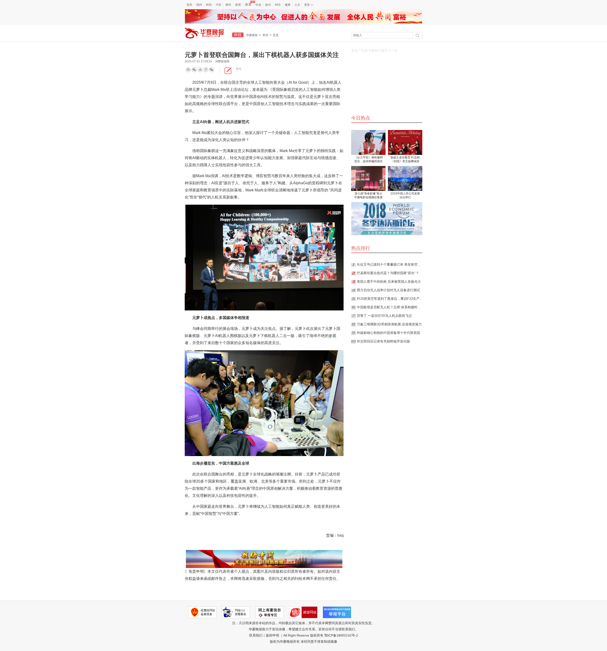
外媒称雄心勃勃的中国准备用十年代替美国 (388, 333)
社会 (258, 4)
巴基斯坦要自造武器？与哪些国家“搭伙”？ (388, 273)
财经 (228, 4)
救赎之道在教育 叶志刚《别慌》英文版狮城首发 (405, 160)
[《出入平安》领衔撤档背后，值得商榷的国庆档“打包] (368, 142)
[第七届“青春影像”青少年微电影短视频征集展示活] (368, 178)
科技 (209, 4)
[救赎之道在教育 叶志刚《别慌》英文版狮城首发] (405, 142)
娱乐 (268, 4)
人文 (297, 4)
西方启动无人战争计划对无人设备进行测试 (388, 290)
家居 (238, 4)
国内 (199, 4)
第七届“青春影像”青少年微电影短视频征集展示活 (368, 196)
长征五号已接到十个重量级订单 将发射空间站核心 (390, 264)
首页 (189, 4)
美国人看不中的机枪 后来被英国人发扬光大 (389, 281)
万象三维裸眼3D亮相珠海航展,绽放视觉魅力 (389, 324)
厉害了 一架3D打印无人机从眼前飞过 (384, 316)
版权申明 (272, 635)
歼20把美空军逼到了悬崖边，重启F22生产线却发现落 (390, 298)
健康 (287, 4)
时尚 (278, 4)
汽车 (218, 4)
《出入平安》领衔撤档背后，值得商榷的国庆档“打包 (368, 160)
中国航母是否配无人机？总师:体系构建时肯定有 (390, 307)
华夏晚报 (252, 35)
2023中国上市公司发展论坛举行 (405, 195)
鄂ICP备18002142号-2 (341, 635)
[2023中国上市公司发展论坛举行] (405, 178)
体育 (248, 4)
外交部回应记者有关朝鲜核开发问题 (383, 341)
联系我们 (255, 635)
